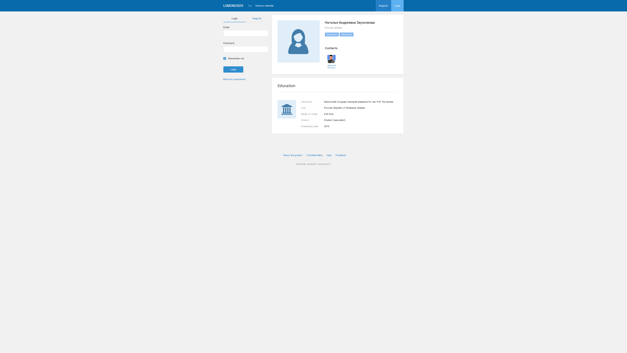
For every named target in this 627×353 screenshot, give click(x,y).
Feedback (341, 155)
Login (397, 5)
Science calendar (264, 6)
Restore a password (234, 79)
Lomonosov (233, 5)
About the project (293, 155)
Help (329, 155)
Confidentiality (314, 155)
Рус (250, 6)
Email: (226, 27)
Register (383, 5)
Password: (229, 43)
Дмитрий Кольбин (331, 66)
